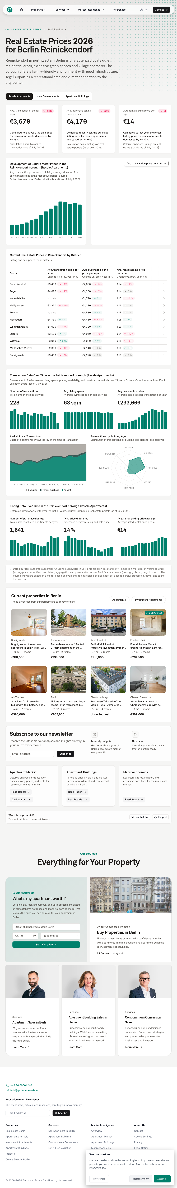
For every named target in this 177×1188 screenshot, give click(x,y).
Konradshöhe (17, 298)
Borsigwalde (17, 355)
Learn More (19, 1047)
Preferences (99, 1178)
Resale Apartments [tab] (19, 96)
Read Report (19, 791)
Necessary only (141, 1178)
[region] (131, 201)
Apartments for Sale (17, 1136)
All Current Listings (108, 953)
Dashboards (19, 799)
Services (60, 9)
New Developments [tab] (48, 96)
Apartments (119, 599)
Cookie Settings (143, 1136)
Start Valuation (44, 944)
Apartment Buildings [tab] (77, 96)
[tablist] (49, 96)
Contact (159, 9)
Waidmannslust (19, 326)
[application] (46, 213)
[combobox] (46, 926)
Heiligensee (17, 305)
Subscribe (65, 753)
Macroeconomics (101, 1147)
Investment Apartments (148, 599)
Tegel (13, 291)
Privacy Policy (97, 1167)
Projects (10, 1153)
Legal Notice (141, 1147)
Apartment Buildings (17, 1147)
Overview (96, 1130)
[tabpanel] (88, 333)
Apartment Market (101, 1136)
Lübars (14, 333)
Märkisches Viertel (21, 347)
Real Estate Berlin (15, 1130)
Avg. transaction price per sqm (144, 163)
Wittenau (15, 340)
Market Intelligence (89, 9)
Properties (37, 9)
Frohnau (14, 312)
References (119, 9)
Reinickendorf (18, 284)
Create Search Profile (18, 1159)
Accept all (162, 1178)
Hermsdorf (16, 319)
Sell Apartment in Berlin (61, 1130)
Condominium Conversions (63, 1142)
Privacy (138, 1142)
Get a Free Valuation (59, 1147)
